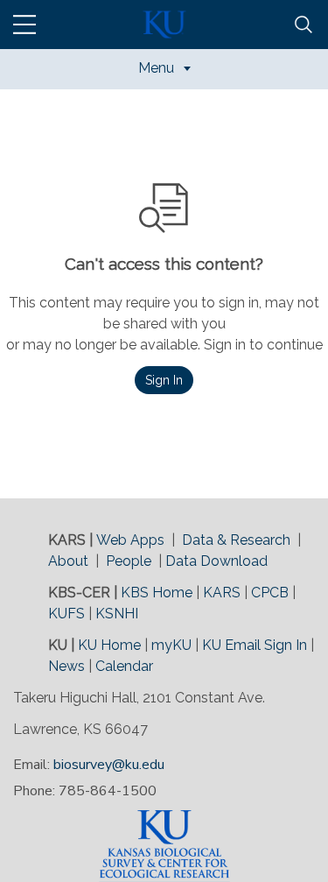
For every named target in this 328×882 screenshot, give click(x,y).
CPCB (270, 592)
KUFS (66, 613)
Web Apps (130, 540)
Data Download (216, 561)
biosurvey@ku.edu (108, 764)
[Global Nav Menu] (24, 24)
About (68, 561)
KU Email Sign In (254, 645)
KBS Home (156, 592)
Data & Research (236, 540)
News (66, 666)
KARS (222, 592)
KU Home (109, 645)
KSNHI (116, 613)
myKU (171, 645)
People (128, 561)
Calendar (124, 666)
